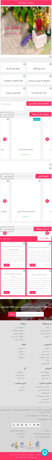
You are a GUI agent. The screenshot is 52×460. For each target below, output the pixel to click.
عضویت (12, 314)
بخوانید (32, 265)
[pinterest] (22, 425)
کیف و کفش (45, 333)
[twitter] (34, 425)
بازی (22, 387)
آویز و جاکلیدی (44, 357)
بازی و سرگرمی (20, 383)
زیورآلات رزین (19, 327)
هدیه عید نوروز (44, 402)
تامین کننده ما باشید (17, 430)
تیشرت (46, 336)
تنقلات (23, 344)
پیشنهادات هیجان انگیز (26, 2)
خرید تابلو (45, 378)
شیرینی (21, 351)
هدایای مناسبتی (45, 383)
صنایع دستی (45, 372)
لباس (47, 327)
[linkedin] (18, 425)
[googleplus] (13, 425)
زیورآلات (23, 323)
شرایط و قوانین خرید (43, 436)
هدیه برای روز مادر (43, 396)
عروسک (21, 390)
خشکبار (21, 357)
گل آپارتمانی (19, 375)
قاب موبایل (45, 363)
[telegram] (26, 425)
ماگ (47, 360)
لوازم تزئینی (45, 375)
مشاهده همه (7, 104)
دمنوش (21, 348)
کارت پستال (45, 354)
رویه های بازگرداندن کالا (42, 433)
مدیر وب (17, 457)
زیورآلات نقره (19, 339)
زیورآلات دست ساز (17, 336)
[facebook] (38, 425)
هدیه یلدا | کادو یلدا (42, 387)
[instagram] (30, 425)
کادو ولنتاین (45, 393)
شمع (47, 348)
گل (25, 368)
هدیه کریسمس (43, 390)
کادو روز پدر (45, 399)
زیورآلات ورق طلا (18, 330)
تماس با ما (20, 433)
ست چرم (46, 351)
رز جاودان (20, 372)
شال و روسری (44, 330)
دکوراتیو (48, 368)
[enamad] (37, 443)
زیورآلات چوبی (19, 333)
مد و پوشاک (46, 323)
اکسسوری (47, 344)
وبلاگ (22, 436)
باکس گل (20, 378)
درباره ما (47, 430)
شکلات (21, 354)
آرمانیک (29, 457)
